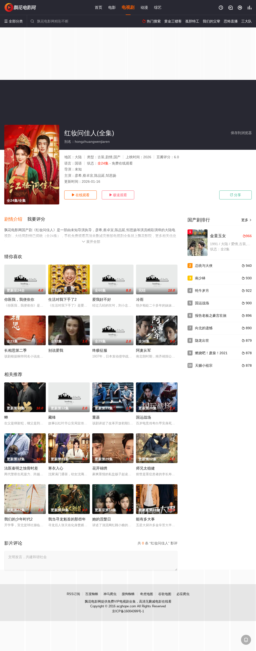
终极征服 (99, 350)
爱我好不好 (101, 299)
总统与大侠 (203, 266)
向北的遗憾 (203, 328)
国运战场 (143, 417)
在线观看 (81, 195)
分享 (235, 195)
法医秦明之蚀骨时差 (21, 468)
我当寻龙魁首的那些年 (67, 519)
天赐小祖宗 (203, 365)
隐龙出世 (202, 340)
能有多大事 (145, 519)
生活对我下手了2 (62, 299)
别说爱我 (55, 350)
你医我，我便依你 (19, 299)
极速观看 (118, 195)
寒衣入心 (55, 468)
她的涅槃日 (101, 519)
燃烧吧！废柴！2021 (211, 353)
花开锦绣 (99, 468)
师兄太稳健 (145, 468)
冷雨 (140, 299)
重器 (96, 417)
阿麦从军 (143, 350)
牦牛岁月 (202, 291)
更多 (246, 220)
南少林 (200, 278)
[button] (15, 219)
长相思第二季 (15, 350)
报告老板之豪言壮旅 (210, 316)
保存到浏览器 (241, 133)
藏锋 (52, 417)
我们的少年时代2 (18, 519)
